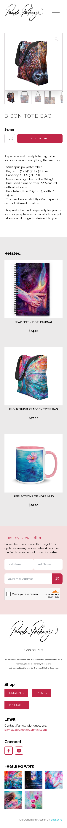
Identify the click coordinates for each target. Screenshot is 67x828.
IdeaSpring (56, 819)
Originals (16, 693)
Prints (42, 693)
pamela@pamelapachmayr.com (25, 729)
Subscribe (57, 578)
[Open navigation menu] (56, 12)
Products (16, 705)
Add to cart (40, 138)
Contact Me (33, 650)
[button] (56, 39)
